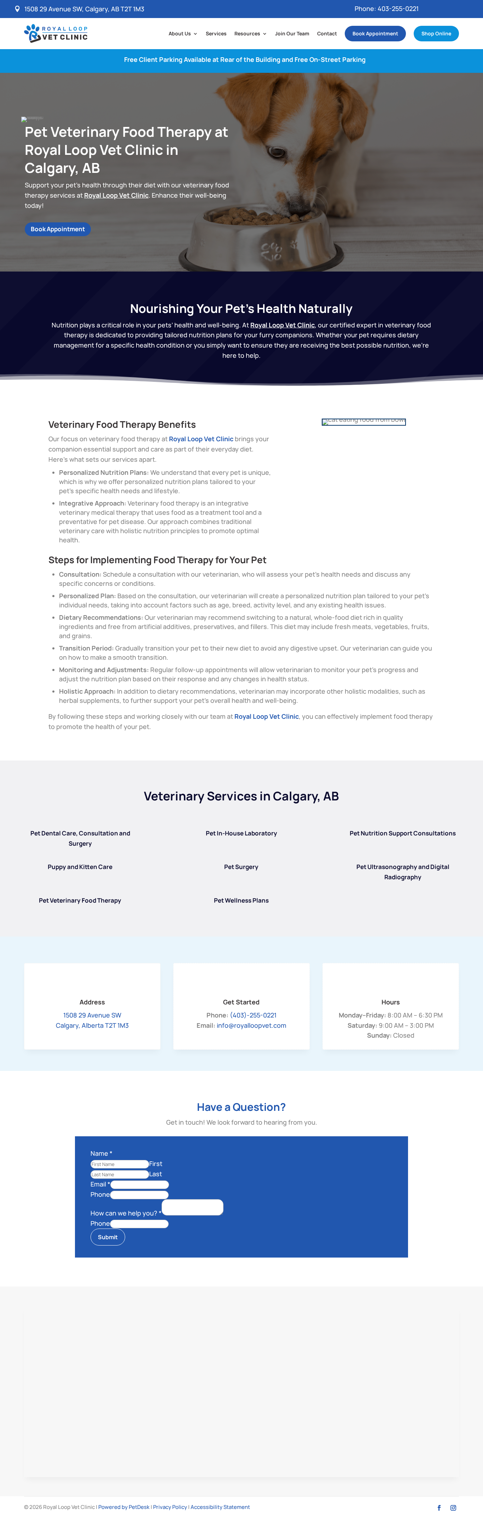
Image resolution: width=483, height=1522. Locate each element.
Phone (100, 1194)
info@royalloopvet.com (251, 1025)
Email (100, 1184)
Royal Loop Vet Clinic (116, 195)
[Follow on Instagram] (453, 1508)
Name (101, 1153)
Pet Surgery (241, 867)
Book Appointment (375, 33)
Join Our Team (292, 33)
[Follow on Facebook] (439, 1508)
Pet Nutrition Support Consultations (403, 833)
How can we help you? (126, 1213)
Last (155, 1174)
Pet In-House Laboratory (241, 833)
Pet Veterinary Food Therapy (80, 900)
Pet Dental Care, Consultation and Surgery (80, 838)
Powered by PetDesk (124, 1507)
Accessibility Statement (220, 1507)
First (155, 1163)
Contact (327, 33)
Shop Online (436, 33)
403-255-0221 (398, 8)
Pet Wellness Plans (241, 900)
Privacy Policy (170, 1507)
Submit (108, 1237)
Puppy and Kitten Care (80, 867)
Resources (247, 33)
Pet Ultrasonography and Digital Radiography (402, 872)
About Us (180, 33)
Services (216, 33)
